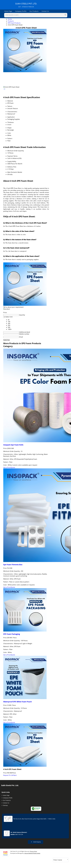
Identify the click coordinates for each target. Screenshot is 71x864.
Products (11, 21)
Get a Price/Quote (9, 467)
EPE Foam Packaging (11, 634)
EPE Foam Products (14, 23)
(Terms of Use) (33, 851)
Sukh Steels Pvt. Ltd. (26, 5)
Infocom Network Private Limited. (32, 853)
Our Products (34, 11)
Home (10, 19)
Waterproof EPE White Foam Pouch (17, 702)
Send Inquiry (37, 842)
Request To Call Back (10, 775)
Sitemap (5, 805)
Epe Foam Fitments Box (12, 564)
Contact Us (45, 11)
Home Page (8, 11)
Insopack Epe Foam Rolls (13, 445)
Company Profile (20, 11)
